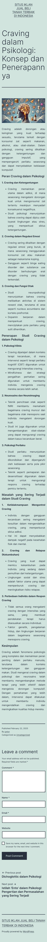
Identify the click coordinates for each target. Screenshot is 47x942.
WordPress (28, 931)
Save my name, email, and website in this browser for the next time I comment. (24, 845)
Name (6, 797)
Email (5, 813)
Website (6, 828)
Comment (8, 767)
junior (7, 731)
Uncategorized (23, 735)
